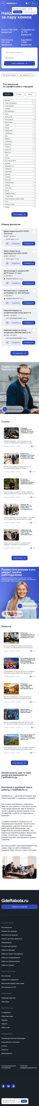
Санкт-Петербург (11, 103)
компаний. (31, 798)
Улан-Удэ (8, 188)
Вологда (8, 179)
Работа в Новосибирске (10, 958)
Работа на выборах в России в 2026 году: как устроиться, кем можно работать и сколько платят (27, 456)
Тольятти (8, 147)
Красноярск (9, 119)
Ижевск (7, 138)
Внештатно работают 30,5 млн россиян (26, 711)
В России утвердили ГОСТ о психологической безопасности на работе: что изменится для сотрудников (27, 635)
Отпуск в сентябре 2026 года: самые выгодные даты (26, 686)
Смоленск (8, 169)
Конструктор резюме (9, 935)
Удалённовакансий (26, 42)
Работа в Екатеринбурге (10, 961)
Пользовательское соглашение (8, 1067)
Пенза (7, 190)
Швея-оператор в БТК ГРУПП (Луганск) (16, 232)
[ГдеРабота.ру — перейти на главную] (11, 3)
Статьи (4, 1046)
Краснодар (8, 122)
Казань (7, 158)
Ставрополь (9, 196)
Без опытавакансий (7, 42)
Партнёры (5, 1002)
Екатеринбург (9, 111)
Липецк (7, 185)
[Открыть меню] (3, 3)
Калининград (9, 182)
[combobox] (18, 52)
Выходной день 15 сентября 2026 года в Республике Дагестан (27, 737)
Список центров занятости (11, 939)
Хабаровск (8, 130)
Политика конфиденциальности (28, 1067)
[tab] (8, 94)
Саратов (8, 149)
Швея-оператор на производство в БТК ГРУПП (15, 252)
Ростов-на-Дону (10, 160)
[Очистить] (30, 52)
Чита (6, 201)
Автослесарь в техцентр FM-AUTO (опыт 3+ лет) (16, 272)
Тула (6, 155)
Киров (7, 128)
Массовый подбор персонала (12, 983)
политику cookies (15, 1102)
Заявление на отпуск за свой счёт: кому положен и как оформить (26, 532)
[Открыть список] (32, 52)
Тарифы (4, 1020)
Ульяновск (8, 141)
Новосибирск (9, 106)
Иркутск (8, 152)
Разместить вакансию (9, 980)
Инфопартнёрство (8, 998)
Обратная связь (7, 1016)
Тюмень (7, 177)
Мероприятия (6, 1053)
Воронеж (8, 144)
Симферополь (9, 193)
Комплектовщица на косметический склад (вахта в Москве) (17, 311)
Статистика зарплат (9, 946)
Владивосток (9, 166)
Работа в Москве (8, 950)
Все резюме (6, 976)
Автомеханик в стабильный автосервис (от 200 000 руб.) (17, 292)
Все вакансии (6, 927)
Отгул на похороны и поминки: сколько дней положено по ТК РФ (27, 481)
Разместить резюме (9, 931)
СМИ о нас (5, 1027)
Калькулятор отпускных (10, 1042)
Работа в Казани (7, 965)
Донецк (7, 163)
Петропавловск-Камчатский (14, 199)
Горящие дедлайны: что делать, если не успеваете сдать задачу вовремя (27, 430)
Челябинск (8, 133)
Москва (7, 100)
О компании (6, 1012)
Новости (4, 1050)
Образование (6, 942)
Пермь (7, 125)
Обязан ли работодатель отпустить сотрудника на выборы (26, 507)
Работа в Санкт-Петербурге (12, 954)
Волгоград (8, 117)
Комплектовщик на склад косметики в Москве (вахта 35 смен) (17, 331)
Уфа (6, 136)
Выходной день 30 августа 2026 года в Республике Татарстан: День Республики (27, 661)
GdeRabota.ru (20, 789)
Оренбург (8, 171)
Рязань (7, 207)
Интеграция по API (8, 987)
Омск (7, 114)
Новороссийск (10, 204)
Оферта (4, 1024)
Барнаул (8, 174)
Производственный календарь (13, 1038)
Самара (7, 108)
